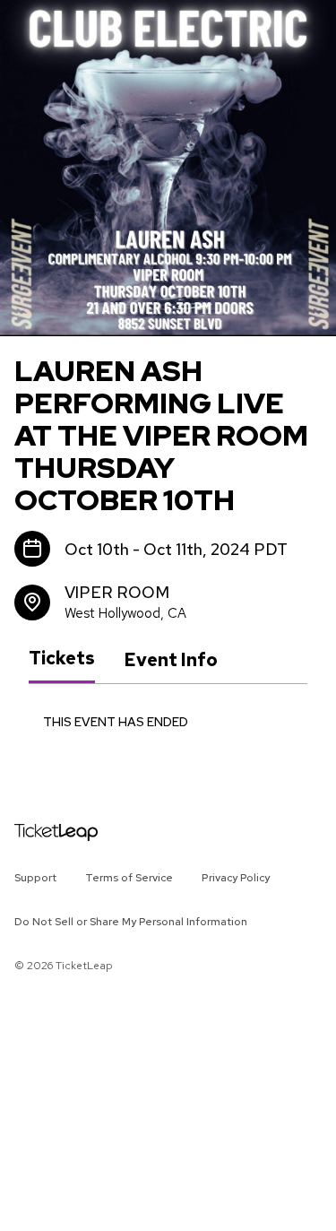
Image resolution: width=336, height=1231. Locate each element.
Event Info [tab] (171, 660)
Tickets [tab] (62, 659)
